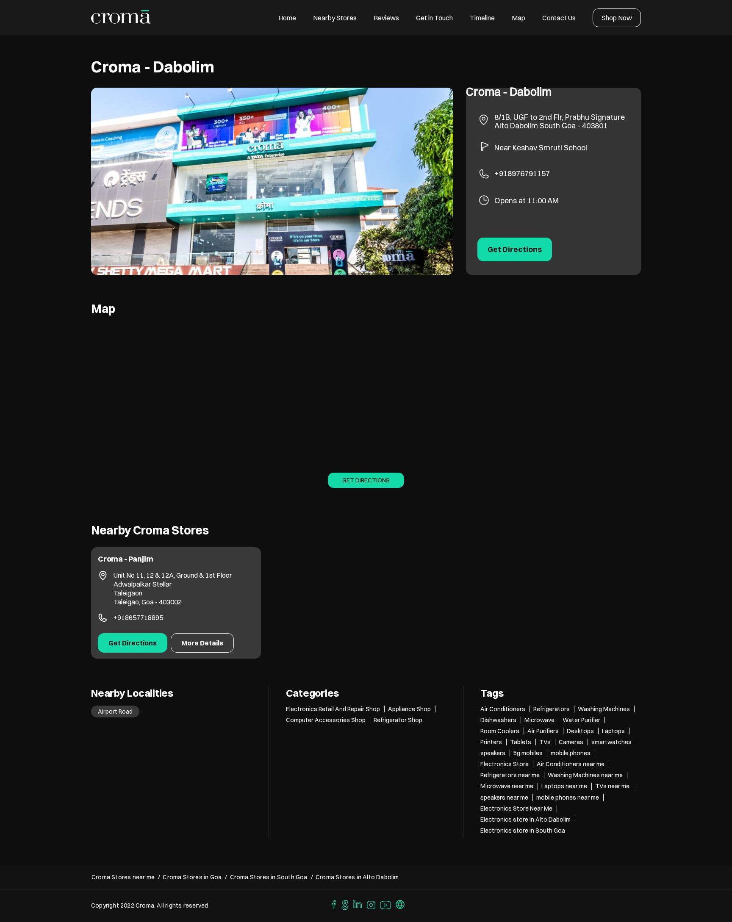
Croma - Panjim (125, 559)
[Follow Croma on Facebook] (332, 904)
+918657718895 (138, 617)
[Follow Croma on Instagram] (371, 904)
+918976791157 (522, 173)
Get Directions (366, 480)
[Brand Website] (400, 904)
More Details (202, 643)
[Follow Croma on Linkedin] (358, 904)
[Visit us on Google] (345, 904)
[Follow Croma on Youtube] (386, 904)
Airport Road (115, 711)
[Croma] (121, 17)
